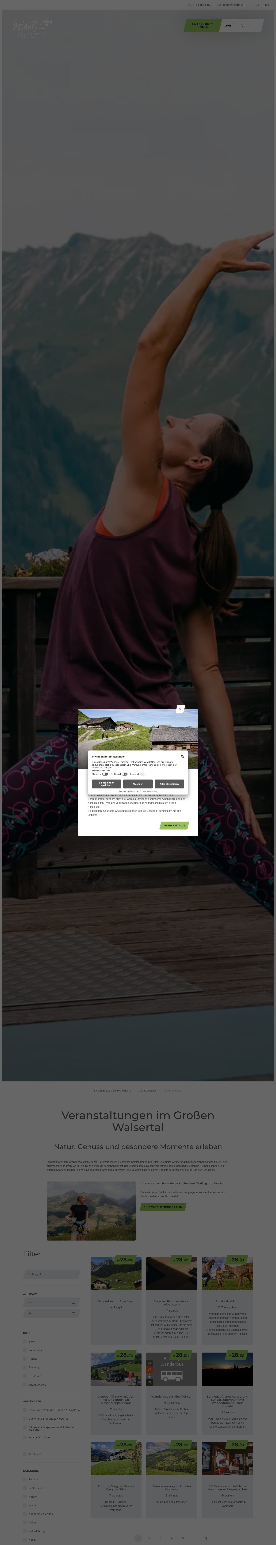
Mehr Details (174, 825)
